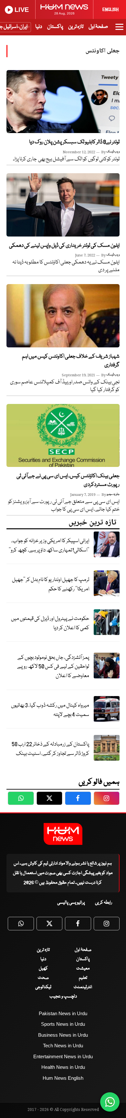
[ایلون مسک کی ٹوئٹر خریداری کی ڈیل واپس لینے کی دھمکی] (63, 205)
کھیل (43, 968)
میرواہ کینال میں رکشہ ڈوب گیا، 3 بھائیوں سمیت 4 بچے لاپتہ (50, 710)
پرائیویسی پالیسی (71, 902)
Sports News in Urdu (63, 1024)
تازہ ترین (75, 27)
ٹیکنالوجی (43, 987)
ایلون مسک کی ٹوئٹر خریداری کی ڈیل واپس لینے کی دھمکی (64, 246)
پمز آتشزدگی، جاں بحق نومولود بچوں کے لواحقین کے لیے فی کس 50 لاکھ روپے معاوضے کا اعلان (53, 667)
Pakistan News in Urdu (63, 1013)
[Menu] (119, 30)
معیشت (82, 968)
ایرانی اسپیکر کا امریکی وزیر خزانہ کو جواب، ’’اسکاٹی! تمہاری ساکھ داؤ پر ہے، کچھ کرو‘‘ (49, 545)
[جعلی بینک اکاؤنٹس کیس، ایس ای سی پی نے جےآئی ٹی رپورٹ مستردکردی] (63, 435)
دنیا (38, 27)
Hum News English (63, 1078)
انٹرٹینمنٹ (83, 987)
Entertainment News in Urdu (63, 1056)
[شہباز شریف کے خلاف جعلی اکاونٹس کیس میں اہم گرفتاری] (63, 315)
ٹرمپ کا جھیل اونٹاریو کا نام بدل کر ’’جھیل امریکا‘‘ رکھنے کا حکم (50, 584)
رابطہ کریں (103, 902)
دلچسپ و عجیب (63, 996)
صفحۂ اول (98, 27)
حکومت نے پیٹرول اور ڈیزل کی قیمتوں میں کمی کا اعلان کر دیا (50, 623)
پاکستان (55, 27)
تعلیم (83, 977)
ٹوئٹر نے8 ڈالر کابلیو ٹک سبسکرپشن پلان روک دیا (74, 142)
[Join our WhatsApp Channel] (110, 1102)
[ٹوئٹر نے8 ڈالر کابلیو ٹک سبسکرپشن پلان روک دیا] (63, 101)
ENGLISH (110, 9)
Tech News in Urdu (63, 1045)
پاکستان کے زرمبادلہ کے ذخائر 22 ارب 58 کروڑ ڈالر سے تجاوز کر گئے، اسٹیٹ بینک (50, 749)
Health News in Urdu (63, 1067)
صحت (43, 977)
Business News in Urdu (63, 1035)
